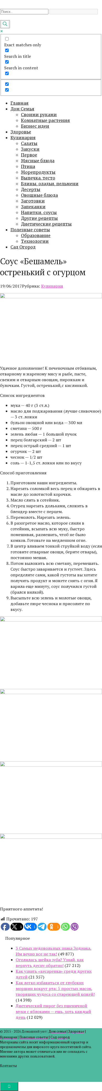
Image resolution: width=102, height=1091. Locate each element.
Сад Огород (23, 247)
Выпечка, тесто (38, 178)
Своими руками (39, 114)
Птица (28, 166)
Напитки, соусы (39, 212)
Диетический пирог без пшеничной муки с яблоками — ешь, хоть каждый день (53, 1011)
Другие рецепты (39, 218)
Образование (35, 235)
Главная (19, 103)
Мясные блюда (37, 160)
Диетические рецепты (46, 224)
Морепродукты (38, 172)
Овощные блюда (39, 195)
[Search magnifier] (5, 24)
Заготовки (33, 201)
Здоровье (20, 131)
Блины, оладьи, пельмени (49, 183)
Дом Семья (22, 108)
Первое (29, 155)
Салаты (29, 143)
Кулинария (23, 137)
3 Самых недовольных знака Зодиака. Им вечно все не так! (53, 951)
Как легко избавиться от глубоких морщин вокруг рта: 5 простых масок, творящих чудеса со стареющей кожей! (55, 988)
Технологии (35, 241)
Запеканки (33, 206)
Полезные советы (30, 229)
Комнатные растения (45, 120)
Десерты (30, 189)
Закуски (30, 149)
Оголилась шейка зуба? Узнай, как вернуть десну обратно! (50, 962)
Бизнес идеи (35, 126)
